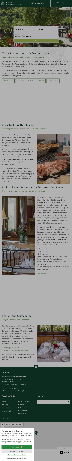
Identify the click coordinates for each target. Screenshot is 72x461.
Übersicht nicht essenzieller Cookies (17, 455)
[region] (17, 438)
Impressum (23, 458)
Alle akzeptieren (15, 447)
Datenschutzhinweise (13, 458)
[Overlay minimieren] (31, 430)
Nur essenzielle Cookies (17, 451)
